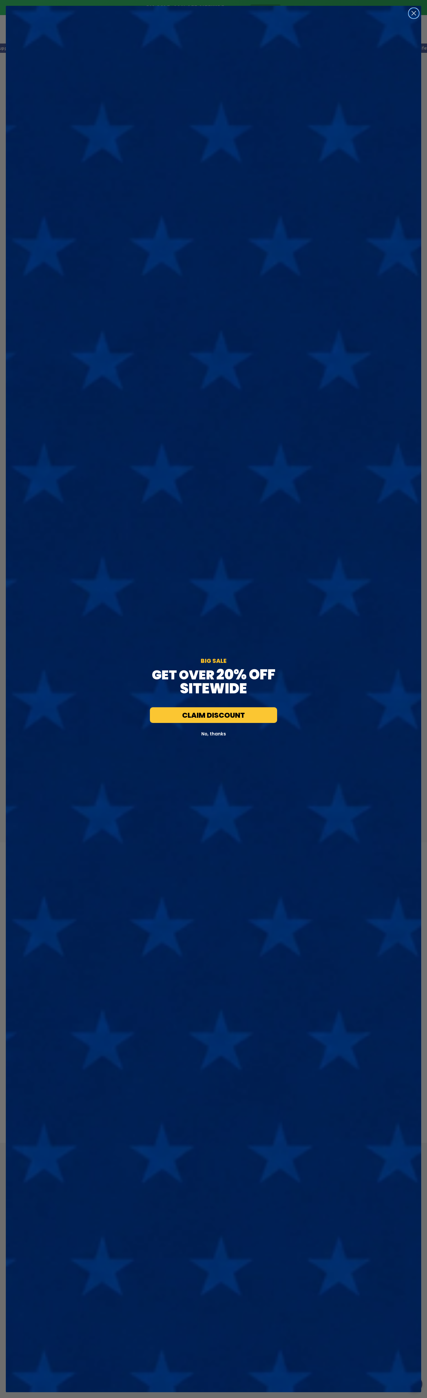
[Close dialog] (414, 13)
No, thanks (213, 734)
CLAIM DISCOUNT (213, 715)
